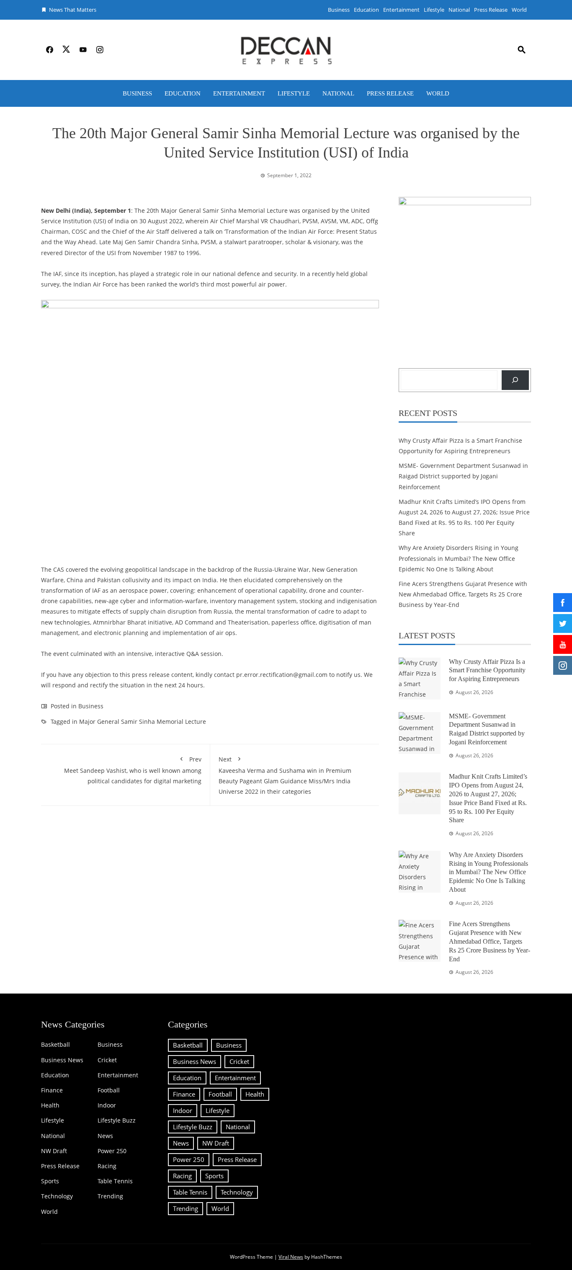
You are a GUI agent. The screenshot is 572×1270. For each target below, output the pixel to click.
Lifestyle (434, 9)
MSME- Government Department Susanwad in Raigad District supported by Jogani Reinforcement (463, 476)
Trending (110, 1196)
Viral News (290, 1256)
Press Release (491, 9)
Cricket (107, 1060)
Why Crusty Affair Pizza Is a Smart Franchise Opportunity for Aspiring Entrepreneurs (487, 670)
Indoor (107, 1105)
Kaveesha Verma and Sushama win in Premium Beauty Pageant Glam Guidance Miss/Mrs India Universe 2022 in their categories (285, 775)
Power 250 (112, 1151)
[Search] (515, 380)
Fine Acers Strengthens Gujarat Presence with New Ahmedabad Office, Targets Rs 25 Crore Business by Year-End (463, 594)
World (519, 9)
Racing (107, 1166)
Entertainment (401, 9)
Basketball (55, 1044)
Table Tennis (115, 1181)
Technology (57, 1196)
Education (366, 9)
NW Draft (54, 1151)
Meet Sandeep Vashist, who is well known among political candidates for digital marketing (132, 770)
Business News (62, 1060)
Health (50, 1105)
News (105, 1136)
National (459, 9)
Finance (52, 1090)
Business (339, 9)
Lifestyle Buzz (117, 1120)
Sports (50, 1181)
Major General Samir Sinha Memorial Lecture (142, 721)
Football (109, 1090)
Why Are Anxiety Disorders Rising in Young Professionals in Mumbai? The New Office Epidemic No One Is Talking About (458, 558)
